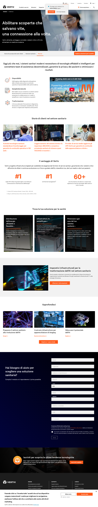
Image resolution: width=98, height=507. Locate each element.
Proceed (51, 12)
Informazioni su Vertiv (79, 484)
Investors (80, 3)
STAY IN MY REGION (61, 11)
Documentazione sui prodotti (34, 484)
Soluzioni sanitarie (30, 53)
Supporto (41, 7)
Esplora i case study (48, 342)
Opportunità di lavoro (79, 488)
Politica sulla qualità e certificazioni (35, 486)
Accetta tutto (84, 494)
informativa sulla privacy (76, 428)
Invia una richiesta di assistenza (57, 488)
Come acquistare (84, 7)
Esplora (67, 336)
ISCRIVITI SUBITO (76, 462)
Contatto (86, 3)
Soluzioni (33, 7)
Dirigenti (76, 486)
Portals (72, 3)
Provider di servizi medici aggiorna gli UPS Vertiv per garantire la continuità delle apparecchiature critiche (78, 145)
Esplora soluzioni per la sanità (84, 53)
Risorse (40, 53)
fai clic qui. (36, 504)
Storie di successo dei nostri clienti (13, 53)
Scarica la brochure (40, 336)
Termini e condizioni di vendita (34, 488)
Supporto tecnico (55, 484)
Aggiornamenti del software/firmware (59, 486)
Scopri (5, 336)
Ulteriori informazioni (59, 283)
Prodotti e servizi (23, 7)
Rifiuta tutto (68, 494)
